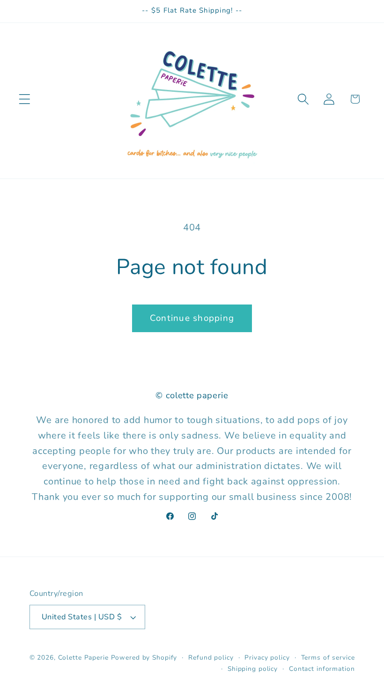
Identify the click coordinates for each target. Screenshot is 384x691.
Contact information (322, 668)
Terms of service (328, 657)
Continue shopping (192, 318)
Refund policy (210, 657)
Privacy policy (266, 657)
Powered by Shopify (144, 657)
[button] (24, 99)
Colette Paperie (83, 657)
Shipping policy (253, 668)
